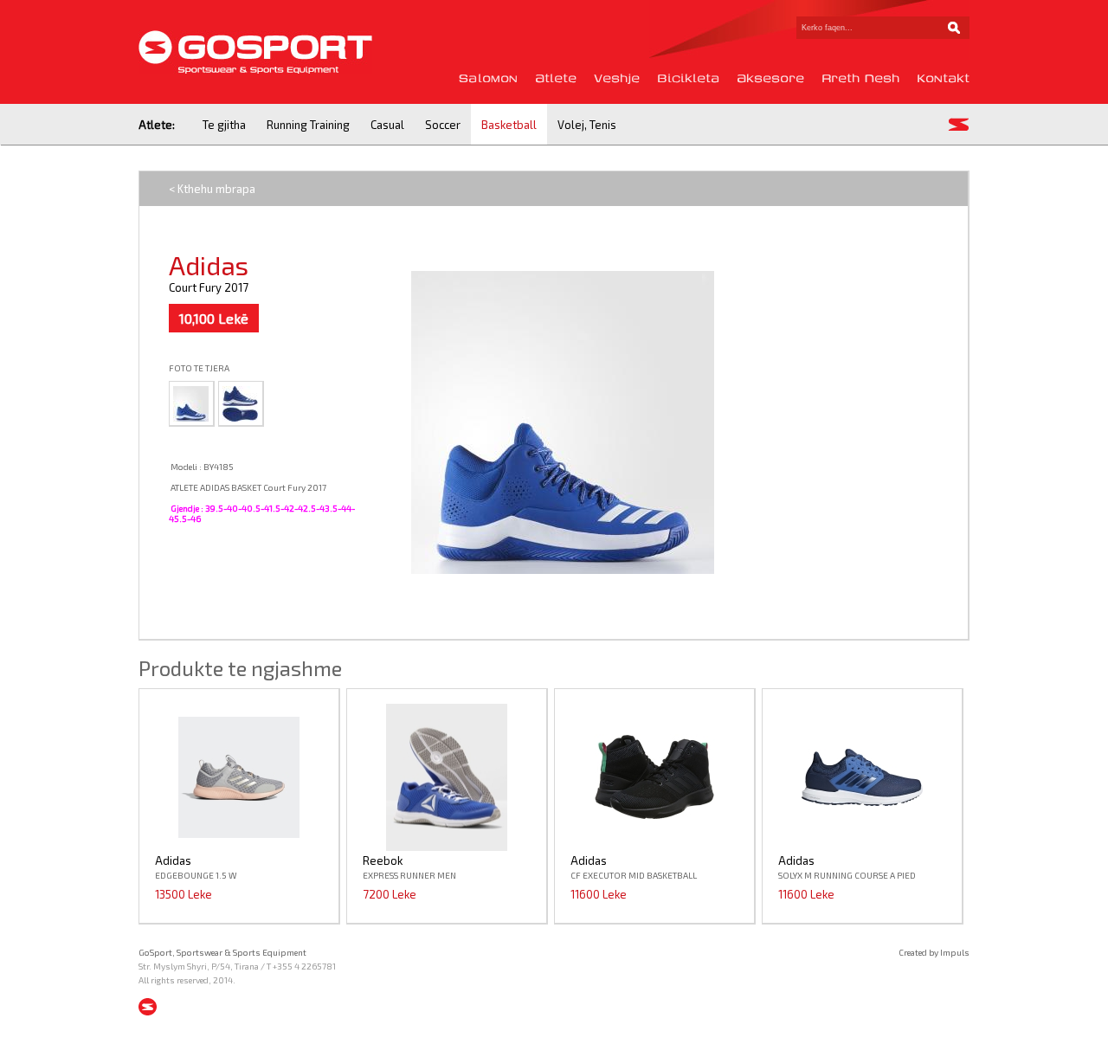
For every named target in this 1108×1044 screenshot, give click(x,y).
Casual (387, 125)
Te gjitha (224, 125)
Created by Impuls (934, 952)
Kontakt (943, 78)
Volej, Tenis (586, 125)
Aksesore (770, 78)
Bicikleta (688, 78)
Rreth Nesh (860, 78)
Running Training (308, 125)
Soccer (443, 125)
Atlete (556, 78)
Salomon (488, 78)
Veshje (617, 78)
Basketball (509, 125)
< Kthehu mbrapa (212, 189)
